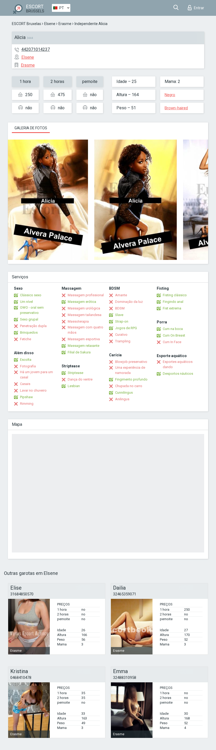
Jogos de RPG (126, 328)
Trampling (122, 341)
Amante (121, 295)
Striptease (75, 373)
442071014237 (35, 49)
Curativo (121, 335)
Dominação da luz (129, 302)
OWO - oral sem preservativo (32, 310)
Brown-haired (176, 108)
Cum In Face (172, 342)
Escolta (25, 360)
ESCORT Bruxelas (26, 24)
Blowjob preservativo (131, 362)
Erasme (64, 24)
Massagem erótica (82, 302)
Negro (170, 94)
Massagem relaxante (83, 346)
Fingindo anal (173, 302)
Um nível (26, 302)
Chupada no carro (128, 386)
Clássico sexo (30, 295)
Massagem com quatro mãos (85, 329)
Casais (25, 384)
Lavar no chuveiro (33, 390)
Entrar (199, 8)
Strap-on (121, 321)
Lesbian (74, 386)
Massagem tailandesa (84, 315)
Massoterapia (78, 321)
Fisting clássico (175, 295)
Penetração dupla (33, 326)
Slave (119, 315)
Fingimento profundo (131, 379)
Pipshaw (26, 397)
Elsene (49, 24)
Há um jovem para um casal (36, 374)
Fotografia (28, 366)
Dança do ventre (80, 379)
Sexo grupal (29, 319)
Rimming (26, 404)
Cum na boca (173, 329)
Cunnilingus (124, 392)
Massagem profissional (86, 295)
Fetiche (25, 339)
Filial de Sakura (79, 352)
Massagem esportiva (84, 339)
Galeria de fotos (30, 128)
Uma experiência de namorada (130, 370)
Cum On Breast (174, 335)
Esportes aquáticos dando (178, 364)
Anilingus (122, 399)
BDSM (120, 308)
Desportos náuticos (178, 374)
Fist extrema (172, 308)
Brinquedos (29, 332)
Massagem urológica (84, 308)
